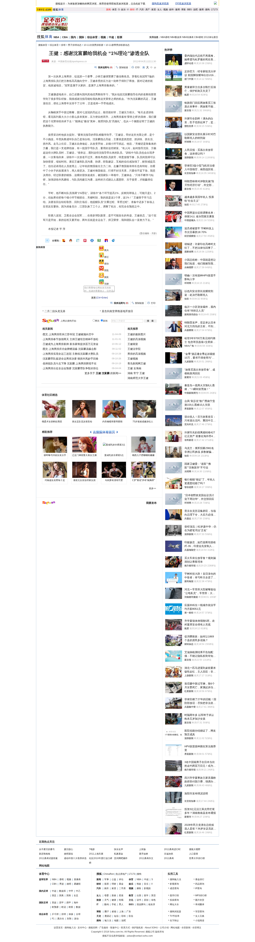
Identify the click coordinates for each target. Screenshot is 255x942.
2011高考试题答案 (48, 858)
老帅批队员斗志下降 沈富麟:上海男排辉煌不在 (70, 363)
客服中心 (114, 927)
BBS (189, 9)
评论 (121, 879)
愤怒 (106, 270)
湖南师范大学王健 (138, 378)
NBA (56, 37)
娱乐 (123, 9)
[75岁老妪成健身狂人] (144, 409)
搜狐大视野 (194, 849)
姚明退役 (68, 853)
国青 (68, 895)
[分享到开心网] (84, 240)
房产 (147, 9)
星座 (121, 895)
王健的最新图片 (137, 334)
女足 (76, 895)
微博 (177, 9)
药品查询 (199, 884)
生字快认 (174, 920)
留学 (146, 895)
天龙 (99, 916)
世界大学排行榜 (197, 858)
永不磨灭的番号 (47, 849)
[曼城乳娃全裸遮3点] (114, 445)
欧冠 (63, 907)
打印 (137, 67)
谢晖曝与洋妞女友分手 (55, 455)
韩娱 (139, 884)
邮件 (171, 9)
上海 (121, 911)
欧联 (71, 907)
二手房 (122, 888)
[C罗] (143, 470)
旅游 (99, 900)
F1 (53, 918)
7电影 (92, 849)
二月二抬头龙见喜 (54, 311)
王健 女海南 (134, 368)
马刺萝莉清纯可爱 (114, 480)
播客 (139, 888)
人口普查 (193, 853)
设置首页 (58, 927)
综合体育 (92, 37)
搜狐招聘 (92, 927)
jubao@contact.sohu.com (140, 936)
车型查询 (199, 911)
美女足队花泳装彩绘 (82, 421)
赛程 (61, 879)
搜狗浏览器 (175, 911)
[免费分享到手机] (113, 240)
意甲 (61, 902)
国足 (54, 895)
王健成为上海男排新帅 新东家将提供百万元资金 (70, 344)
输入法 (108, 920)
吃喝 (121, 900)
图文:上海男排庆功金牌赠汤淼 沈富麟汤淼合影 (70, 348)
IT (137, 9)
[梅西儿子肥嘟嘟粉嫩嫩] (143, 445)
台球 (78, 914)
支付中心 (82, 927)
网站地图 (175, 927)
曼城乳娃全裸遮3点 (114, 455)
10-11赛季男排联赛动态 (118, 45)
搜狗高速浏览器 (160, 3)
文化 (131, 900)
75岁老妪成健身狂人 (143, 421)
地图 (116, 920)
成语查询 (174, 888)
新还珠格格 (44, 853)
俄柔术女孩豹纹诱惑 (52, 421)
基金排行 (199, 879)
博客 (183, 9)
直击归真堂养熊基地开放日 (117, 311)
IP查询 (198, 888)
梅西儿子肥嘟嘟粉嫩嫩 (143, 455)
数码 (106, 904)
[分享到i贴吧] (106, 240)
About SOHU (151, 927)
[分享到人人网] (92, 240)
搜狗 (207, 9)
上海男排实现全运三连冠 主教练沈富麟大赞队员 (70, 353)
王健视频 (133, 358)
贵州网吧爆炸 (121, 858)
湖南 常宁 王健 (136, 373)
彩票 (119, 37)
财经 (132, 9)
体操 (71, 914)
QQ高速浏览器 (183, 3)
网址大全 (174, 904)
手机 (114, 904)
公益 (114, 879)
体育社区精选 (49, 394)
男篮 (61, 884)
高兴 (106, 250)
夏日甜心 (68, 849)
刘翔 (69, 918)
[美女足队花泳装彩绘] (84, 409)
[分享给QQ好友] (70, 240)
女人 (159, 9)
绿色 (153, 900)
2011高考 (169, 858)
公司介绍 (164, 927)
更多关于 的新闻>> (103, 373)
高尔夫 (60, 918)
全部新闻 (185, 927)
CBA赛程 (198, 37)
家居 (153, 9)
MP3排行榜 (201, 895)
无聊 (106, 284)
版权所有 (159, 931)
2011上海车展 (96, 853)
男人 (121, 904)
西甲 (68, 902)
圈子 (107, 911)
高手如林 (143, 853)
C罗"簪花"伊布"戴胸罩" (143, 480)
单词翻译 (199, 904)
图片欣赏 (199, 900)
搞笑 (106, 277)
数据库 (62, 891)
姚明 (69, 884)
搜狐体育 (42, 45)
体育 (114, 9)
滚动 (76, 918)
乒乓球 (55, 914)
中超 (111, 37)
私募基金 (118, 853)
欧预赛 (55, 907)
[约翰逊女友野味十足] (55, 470)
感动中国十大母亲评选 (75, 858)
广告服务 (103, 927)
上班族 (142, 849)
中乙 (78, 891)
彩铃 (123, 916)
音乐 (146, 884)
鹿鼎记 (108, 916)
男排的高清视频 (137, 353)
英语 (153, 895)
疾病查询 (174, 900)
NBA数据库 (176, 37)
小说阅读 (199, 920)
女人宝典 (199, 916)
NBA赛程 (165, 37)
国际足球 (43, 902)
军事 (106, 879)
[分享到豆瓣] (99, 240)
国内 (73, 37)
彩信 (131, 916)
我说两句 (141, 904)
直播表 (77, 879)
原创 (146, 900)
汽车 (141, 9)
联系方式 (125, 927)
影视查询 (174, 884)
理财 (114, 884)
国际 (81, 37)
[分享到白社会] (77, 240)
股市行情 (174, 895)
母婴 (106, 895)
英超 (54, 902)
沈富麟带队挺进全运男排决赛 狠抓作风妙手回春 (70, 358)
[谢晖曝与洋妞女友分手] (55, 445)
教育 (131, 895)
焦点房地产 (121, 874)
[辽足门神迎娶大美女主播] (84, 445)
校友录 (151, 904)
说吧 (195, 9)
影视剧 (147, 888)
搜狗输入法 (175, 879)
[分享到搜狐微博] (63, 240)
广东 (128, 911)
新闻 (108, 9)
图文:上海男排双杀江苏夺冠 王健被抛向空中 (68, 334)
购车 (106, 888)
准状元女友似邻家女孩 (84, 480)
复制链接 (123, 67)
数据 (78, 907)
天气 (106, 900)
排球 (63, 45)
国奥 (61, 895)
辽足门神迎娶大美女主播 (84, 455)
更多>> (152, 488)
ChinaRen (109, 874)
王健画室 (133, 344)
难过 (106, 257)
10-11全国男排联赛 (93, 45)
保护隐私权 (137, 927)
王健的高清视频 (137, 339)
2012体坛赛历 (211, 37)
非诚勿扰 (168, 853)
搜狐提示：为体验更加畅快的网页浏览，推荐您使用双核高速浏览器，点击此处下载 (100, 3)
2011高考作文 (146, 858)
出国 (139, 895)
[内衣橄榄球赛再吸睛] (114, 409)
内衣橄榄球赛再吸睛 (112, 421)
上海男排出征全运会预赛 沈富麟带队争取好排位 (70, 368)
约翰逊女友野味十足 (55, 480)
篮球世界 (43, 879)
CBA (65, 37)
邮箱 (114, 911)
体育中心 (44, 873)
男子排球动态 (74, 45)
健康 (114, 900)
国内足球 (43, 891)
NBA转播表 (188, 37)
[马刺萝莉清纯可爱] (114, 470)
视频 (165, 9)
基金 (121, 884)
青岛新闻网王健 (137, 363)
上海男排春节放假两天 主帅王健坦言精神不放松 (70, 339)
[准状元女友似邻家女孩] (84, 470)
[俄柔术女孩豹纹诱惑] (54, 409)
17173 (214, 9)
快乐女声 (118, 849)
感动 (106, 263)
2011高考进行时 (172, 849)
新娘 (114, 895)
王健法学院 (134, 348)
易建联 (77, 884)
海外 (76, 902)
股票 (106, 884)
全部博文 (196, 927)
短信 (116, 916)
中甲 (71, 891)
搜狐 (99, 873)
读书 (139, 900)
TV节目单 (174, 916)
